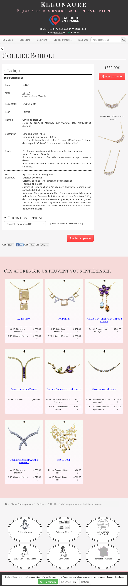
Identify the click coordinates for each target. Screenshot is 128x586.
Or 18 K (26, 92)
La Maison (7, 39)
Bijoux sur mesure (63, 39)
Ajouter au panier (112, 76)
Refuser (85, 581)
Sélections (42, 39)
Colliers (40, 504)
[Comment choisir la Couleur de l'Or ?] (66, 223)
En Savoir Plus (68, 581)
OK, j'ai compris (48, 581)
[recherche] (123, 39)
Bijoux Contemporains (21, 504)
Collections (25, 39)
